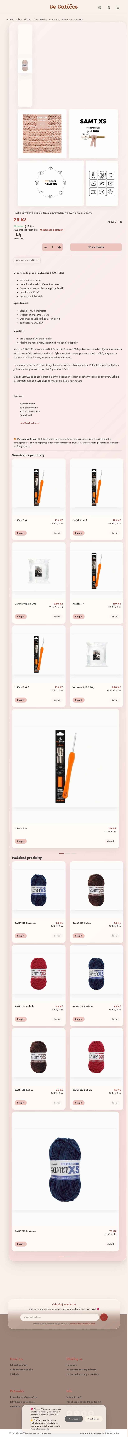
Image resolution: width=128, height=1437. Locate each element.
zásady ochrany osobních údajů (81, 1323)
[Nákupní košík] (118, 7)
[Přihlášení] (108, 7)
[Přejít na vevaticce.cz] (64, 6)
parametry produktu (24, 260)
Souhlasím (93, 1418)
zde (47, 1428)
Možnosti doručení (52, 229)
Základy (13, 1374)
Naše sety (70, 1365)
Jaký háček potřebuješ (21, 1402)
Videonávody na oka (20, 1370)
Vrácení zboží (72, 1397)
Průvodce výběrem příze (22, 1397)
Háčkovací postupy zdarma (80, 1370)
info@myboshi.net (29, 422)
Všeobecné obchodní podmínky (82, 1402)
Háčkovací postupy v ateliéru (81, 1374)
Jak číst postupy (17, 1365)
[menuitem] (5, 13)
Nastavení (74, 1418)
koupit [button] (19, 533)
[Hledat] (99, 7)
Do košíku (98, 247)
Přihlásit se (103, 1317)
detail (56, 533)
